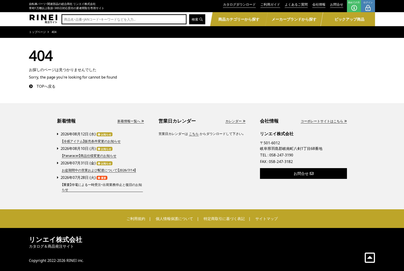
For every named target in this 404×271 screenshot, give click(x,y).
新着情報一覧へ (128, 121)
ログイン (368, 2)
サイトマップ (266, 218)
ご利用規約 (135, 218)
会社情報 (318, 4)
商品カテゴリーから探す (238, 19)
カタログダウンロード (239, 4)
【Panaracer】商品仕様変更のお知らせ (89, 155)
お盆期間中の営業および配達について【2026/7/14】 (99, 170)
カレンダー (233, 121)
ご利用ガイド (270, 4)
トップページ (37, 32)
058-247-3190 (281, 155)
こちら (194, 133)
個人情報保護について (174, 218)
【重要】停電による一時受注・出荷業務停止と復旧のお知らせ (102, 187)
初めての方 (354, 2)
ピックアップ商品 (349, 19)
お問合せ (336, 4)
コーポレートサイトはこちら (322, 121)
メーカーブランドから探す (294, 19)
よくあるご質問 (296, 4)
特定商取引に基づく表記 (224, 218)
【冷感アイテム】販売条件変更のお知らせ (91, 141)
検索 (195, 19)
